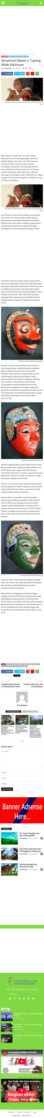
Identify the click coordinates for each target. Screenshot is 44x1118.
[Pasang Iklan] (22, 810)
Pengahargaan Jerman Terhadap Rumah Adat (10, 685)
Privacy (19, 1112)
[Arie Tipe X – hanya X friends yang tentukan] (6, 1027)
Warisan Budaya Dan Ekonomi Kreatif (28, 865)
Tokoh (26, 56)
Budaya (4, 724)
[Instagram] (20, 999)
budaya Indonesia (12, 664)
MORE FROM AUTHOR (30, 711)
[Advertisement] (22, 29)
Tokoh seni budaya (21, 666)
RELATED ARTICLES (13, 711)
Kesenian (4, 56)
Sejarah (32, 724)
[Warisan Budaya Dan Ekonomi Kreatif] (9, 869)
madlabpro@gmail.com (26, 994)
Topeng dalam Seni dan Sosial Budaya (33, 685)
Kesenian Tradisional (15, 56)
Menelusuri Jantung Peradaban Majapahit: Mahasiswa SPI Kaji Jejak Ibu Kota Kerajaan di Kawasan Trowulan (7, 730)
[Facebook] (15, 999)
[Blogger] (10, 999)
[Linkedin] (24, 999)
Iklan (34, 1112)
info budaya (35, 664)
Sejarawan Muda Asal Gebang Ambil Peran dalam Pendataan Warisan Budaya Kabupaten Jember (21, 729)
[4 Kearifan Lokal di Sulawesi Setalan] (6, 1038)
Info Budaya (7, 68)
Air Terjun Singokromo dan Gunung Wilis (29, 834)
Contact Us (27, 1112)
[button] (40, 3)
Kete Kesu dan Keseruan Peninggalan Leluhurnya (30, 850)
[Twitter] (29, 999)
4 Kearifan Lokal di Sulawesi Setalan (28, 1035)
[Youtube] (33, 999)
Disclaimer (11, 1112)
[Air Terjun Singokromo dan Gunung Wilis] (9, 838)
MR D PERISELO (26, 1115)
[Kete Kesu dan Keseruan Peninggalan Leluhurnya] (9, 854)
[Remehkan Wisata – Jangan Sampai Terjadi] (6, 1016)
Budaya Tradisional (25, 664)
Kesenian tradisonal (8, 666)
